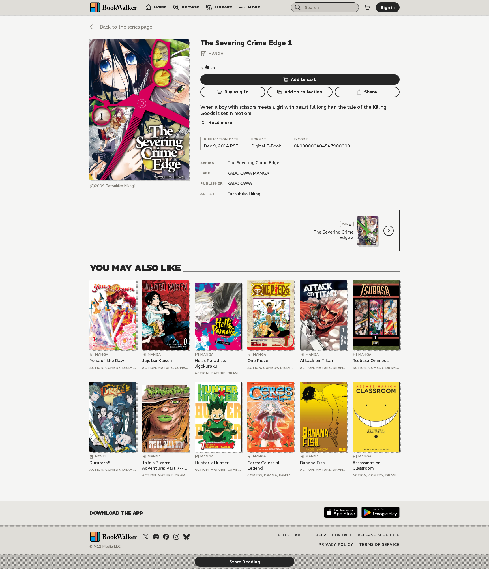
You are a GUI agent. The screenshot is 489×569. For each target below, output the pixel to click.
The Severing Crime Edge (253, 162)
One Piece (257, 360)
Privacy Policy (336, 544)
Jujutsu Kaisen (157, 360)
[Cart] (367, 7)
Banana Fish (312, 462)
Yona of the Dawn (108, 360)
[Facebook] (166, 536)
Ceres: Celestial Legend (263, 465)
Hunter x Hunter (212, 462)
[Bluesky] (186, 536)
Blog (283, 535)
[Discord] (156, 536)
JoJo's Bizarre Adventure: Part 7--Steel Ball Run (162, 465)
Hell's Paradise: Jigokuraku (210, 363)
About (302, 535)
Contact (342, 535)
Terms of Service (379, 544)
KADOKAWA (239, 183)
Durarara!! (99, 462)
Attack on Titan (316, 360)
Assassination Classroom (367, 465)
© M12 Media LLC (105, 546)
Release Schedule (379, 535)
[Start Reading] (139, 109)
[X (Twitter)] (145, 536)
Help (320, 535)
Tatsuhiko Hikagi (244, 193)
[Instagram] (176, 536)
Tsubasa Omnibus (371, 360)
